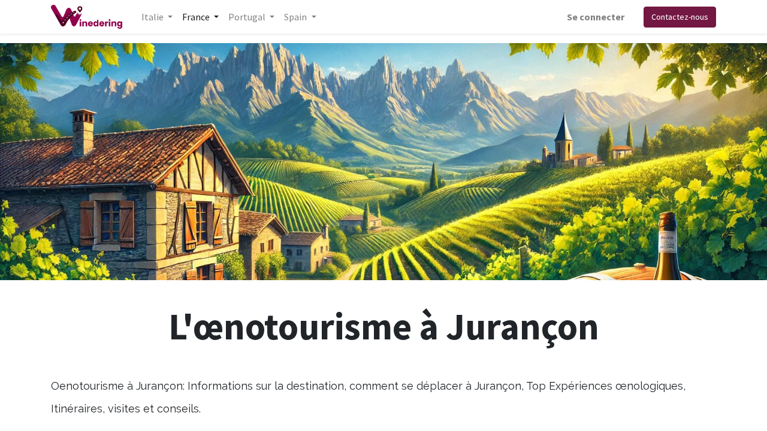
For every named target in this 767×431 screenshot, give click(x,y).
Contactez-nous (679, 16)
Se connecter (595, 17)
